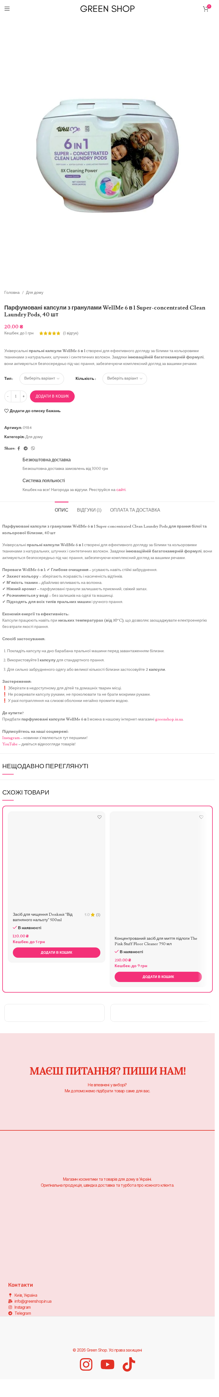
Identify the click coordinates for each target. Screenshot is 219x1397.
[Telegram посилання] (25, 449)
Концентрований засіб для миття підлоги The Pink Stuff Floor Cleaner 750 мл (156, 941)
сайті (120, 489)
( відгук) (70, 333)
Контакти (42, 1242)
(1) (98, 915)
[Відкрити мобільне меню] (7, 8)
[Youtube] (107, 1364)
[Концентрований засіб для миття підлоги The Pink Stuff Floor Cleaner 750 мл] (158, 872)
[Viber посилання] (33, 449)
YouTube (10, 744)
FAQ (38, 1271)
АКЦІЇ (39, 1262)
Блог (38, 1252)
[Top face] (160, 1012)
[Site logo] (107, 7)
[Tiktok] (129, 1364)
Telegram (42, 1232)
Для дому (34, 292)
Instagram (11, 738)
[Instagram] (86, 1364)
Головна (12, 292)
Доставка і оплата (149, 1232)
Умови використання (152, 1276)
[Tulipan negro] (54, 1012)
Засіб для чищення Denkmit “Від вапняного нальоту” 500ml (42, 917)
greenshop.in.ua (169, 719)
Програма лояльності (153, 1267)
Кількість (85, 378)
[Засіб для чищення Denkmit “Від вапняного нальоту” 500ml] (57, 860)
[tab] (61, 510)
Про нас (140, 1222)
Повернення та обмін (153, 1257)
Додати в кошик (52, 396)
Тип (7, 378)
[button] (56, 952)
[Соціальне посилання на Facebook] (18, 449)
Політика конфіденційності (149, 1245)
